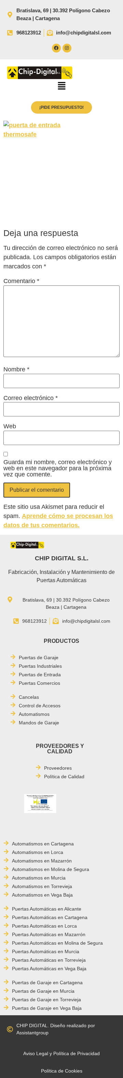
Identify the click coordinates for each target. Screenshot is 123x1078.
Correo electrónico (30, 398)
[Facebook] (56, 48)
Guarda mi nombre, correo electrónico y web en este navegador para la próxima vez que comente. (57, 468)
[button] (61, 86)
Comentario (21, 281)
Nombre (16, 369)
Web (9, 426)
